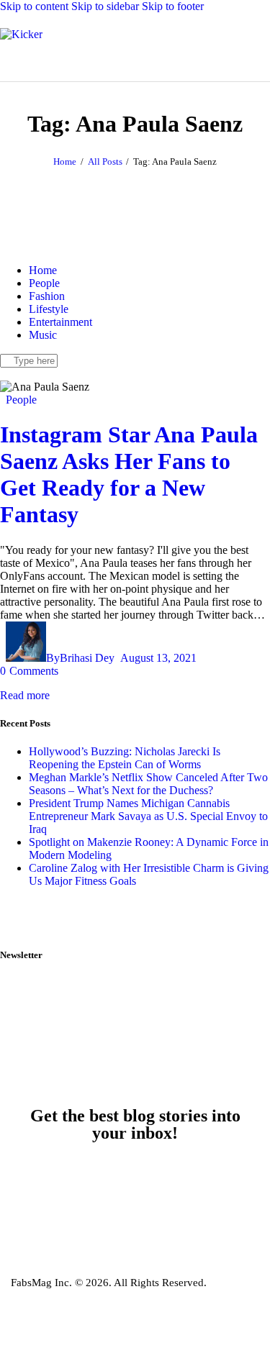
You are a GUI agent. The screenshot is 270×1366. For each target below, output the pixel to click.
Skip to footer (173, 6)
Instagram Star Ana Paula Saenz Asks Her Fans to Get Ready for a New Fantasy (129, 474)
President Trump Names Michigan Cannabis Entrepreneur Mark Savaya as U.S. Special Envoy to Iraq (148, 816)
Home (64, 161)
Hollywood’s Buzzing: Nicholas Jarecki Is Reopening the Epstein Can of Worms (124, 757)
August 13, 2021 (158, 658)
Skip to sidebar (105, 6)
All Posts (105, 161)
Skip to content (34, 6)
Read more (25, 695)
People (21, 399)
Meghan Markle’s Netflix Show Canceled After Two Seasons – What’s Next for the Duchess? (148, 783)
